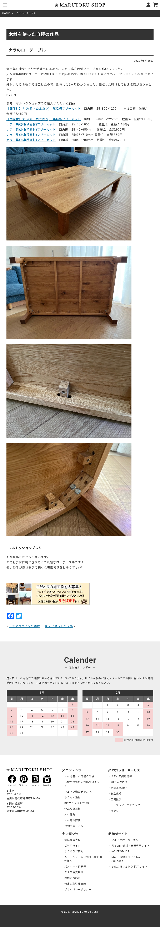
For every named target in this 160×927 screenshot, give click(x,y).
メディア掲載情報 (121, 776)
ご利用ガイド (72, 845)
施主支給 (116, 793)
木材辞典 (69, 814)
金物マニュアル (73, 826)
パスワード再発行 (75, 866)
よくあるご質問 (73, 851)
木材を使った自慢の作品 (79, 776)
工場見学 (116, 799)
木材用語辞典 (72, 820)
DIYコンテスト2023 (76, 803)
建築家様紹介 (119, 787)
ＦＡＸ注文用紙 (73, 872)
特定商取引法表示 (75, 883)
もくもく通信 (72, 797)
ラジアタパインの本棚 (24, 626)
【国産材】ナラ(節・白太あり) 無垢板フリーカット (43, 108)
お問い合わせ (72, 878)
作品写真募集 (72, 808)
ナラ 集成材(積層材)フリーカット (31, 124)
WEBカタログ (119, 782)
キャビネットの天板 (59, 626)
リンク (115, 810)
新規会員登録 (72, 840)
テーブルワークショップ (125, 805)
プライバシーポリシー (77, 889)
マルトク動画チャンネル (79, 791)
